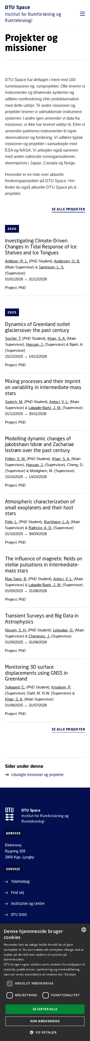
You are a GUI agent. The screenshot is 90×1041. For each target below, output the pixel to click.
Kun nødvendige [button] (45, 1021)
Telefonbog (20, 881)
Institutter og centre (27, 903)
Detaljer (70, 974)
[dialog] (45, 982)
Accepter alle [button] (45, 1009)
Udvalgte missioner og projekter (37, 774)
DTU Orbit (19, 914)
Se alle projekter (68, 209)
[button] (82, 14)
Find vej (17, 892)
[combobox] (83, 929)
